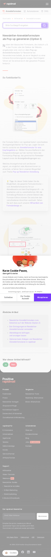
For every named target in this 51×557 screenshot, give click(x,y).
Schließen (8, 297)
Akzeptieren (42, 297)
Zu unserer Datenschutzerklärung (14, 288)
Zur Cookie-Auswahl (25, 297)
